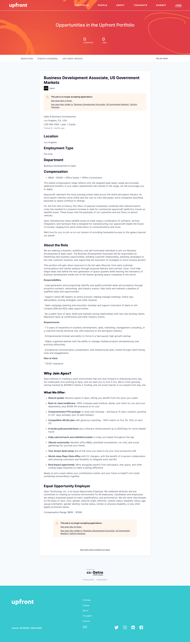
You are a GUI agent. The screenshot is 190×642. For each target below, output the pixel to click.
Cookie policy (101, 580)
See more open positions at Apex (95, 549)
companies (48, 58)
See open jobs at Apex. (61, 100)
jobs (27, 58)
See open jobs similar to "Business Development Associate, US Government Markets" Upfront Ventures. (94, 105)
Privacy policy (88, 580)
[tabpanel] (95, 353)
